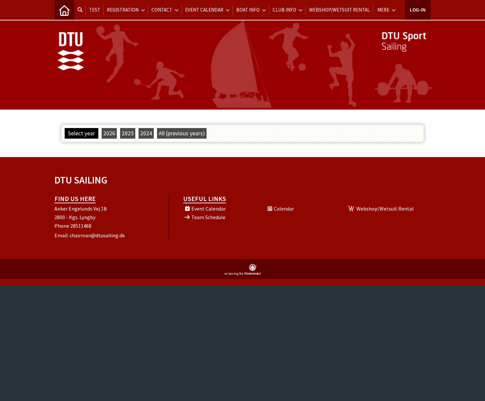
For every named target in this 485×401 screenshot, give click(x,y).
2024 (146, 133)
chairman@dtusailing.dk (97, 235)
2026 (109, 133)
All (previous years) (182, 133)
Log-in (418, 10)
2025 (128, 133)
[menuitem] (64, 10)
